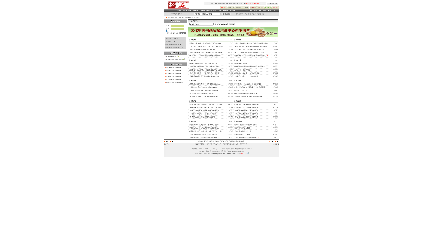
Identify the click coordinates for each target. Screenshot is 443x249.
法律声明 (218, 141)
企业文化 (242, 3)
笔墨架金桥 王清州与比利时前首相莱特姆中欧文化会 (250, 56)
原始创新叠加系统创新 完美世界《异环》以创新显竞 (205, 107)
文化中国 (181, 17)
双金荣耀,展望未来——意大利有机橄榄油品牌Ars (204, 137)
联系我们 (212, 141)
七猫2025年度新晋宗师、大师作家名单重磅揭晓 (204, 90)
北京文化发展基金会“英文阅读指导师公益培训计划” (250, 87)
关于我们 (206, 141)
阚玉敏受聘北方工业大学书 (174, 59)
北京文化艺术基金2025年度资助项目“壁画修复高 (249, 49)
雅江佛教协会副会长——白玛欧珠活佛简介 (247, 73)
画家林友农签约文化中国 (242, 134)
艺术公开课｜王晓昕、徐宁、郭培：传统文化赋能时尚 (206, 46)
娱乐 (227, 3)
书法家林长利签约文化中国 (242, 131)
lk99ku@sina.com (217, 149)
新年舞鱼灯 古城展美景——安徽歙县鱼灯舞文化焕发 (205, 70)
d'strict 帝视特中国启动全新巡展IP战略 (246, 93)
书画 (219, 3)
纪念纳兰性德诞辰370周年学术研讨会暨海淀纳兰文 (205, 84)
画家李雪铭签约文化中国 (242, 128)
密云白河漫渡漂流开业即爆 (174, 82)
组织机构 (200, 141)
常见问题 (230, 141)
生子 (274, 10)
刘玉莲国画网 (243, 144)
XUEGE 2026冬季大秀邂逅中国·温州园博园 (247, 84)
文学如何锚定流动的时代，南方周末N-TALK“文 (204, 87)
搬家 (269, 10)
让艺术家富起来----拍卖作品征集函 (245, 137)
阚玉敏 (254, 14)
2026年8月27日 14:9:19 (176, 14)
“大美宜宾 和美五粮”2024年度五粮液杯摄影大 (248, 96)
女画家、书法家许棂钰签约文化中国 (245, 125)
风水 (251, 10)
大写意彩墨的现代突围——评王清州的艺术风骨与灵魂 (251, 43)
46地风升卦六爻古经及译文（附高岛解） (246, 104)
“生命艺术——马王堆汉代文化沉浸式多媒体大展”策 (205, 56)
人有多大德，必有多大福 (242, 70)
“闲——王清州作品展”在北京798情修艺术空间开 (249, 52)
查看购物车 (170, 44)
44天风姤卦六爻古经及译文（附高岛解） (246, 111)
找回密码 (175, 33)
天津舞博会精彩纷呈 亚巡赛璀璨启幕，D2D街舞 (204, 76)
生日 (260, 10)
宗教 (223, 3)
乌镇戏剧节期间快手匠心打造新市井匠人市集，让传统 (206, 52)
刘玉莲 (259, 14)
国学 (216, 3)
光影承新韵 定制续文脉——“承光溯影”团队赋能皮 (204, 67)
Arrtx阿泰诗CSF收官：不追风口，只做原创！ (203, 114)
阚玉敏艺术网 (217, 144)
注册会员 (169, 33)
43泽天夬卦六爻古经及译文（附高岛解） (246, 114)
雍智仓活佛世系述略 (240, 63)
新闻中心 (189, 17)
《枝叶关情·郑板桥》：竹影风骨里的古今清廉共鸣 (204, 73)
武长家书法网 (234, 144)
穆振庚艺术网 (199, 144)
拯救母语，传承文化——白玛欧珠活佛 (246, 76)
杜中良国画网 (208, 144)
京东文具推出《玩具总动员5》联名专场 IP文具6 (204, 125)
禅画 (249, 14)
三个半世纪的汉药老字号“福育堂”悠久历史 (202, 49)
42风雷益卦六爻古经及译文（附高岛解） (246, 117)
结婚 (255, 10)
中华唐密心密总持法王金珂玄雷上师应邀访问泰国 (249, 67)
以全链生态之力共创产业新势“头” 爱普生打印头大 (204, 128)
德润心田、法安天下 (240, 90)
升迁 (264, 10)
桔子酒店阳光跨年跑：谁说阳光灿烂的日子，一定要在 (206, 131)
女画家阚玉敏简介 (172, 56)
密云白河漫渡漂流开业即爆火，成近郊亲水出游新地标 (206, 104)
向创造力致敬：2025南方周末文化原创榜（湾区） (204, 63)
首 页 (212, 3)
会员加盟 (241, 141)
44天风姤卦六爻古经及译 (173, 73)
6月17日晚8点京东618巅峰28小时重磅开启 (202, 117)
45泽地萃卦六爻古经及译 (173, 70)
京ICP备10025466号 (230, 153)
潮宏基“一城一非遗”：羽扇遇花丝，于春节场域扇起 (205, 43)
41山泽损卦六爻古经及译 (173, 79)
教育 (230, 3)
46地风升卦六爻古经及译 (173, 67)
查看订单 (179, 44)
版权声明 (224, 141)
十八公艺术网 (225, 144)
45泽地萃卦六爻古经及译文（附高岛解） (246, 107)
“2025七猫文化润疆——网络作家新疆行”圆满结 (203, 96)
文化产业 (236, 3)
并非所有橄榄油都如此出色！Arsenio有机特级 (203, 134)
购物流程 (236, 141)
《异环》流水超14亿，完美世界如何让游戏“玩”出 (204, 111)
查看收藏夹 (170, 47)
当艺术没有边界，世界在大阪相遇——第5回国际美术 (250, 46)
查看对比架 (179, 47)
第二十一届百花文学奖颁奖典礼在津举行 (201, 93)
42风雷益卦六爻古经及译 (173, 76)
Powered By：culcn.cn (217, 153)
